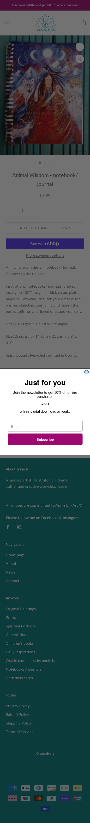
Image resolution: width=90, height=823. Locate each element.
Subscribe (45, 439)
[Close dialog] (86, 372)
